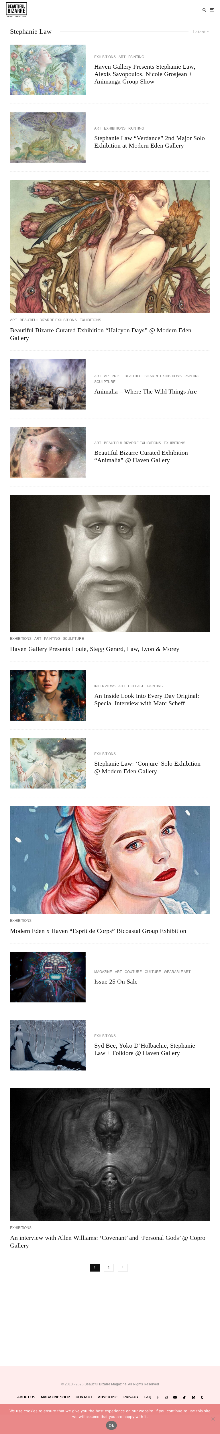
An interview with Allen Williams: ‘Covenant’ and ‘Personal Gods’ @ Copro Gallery (107, 1241)
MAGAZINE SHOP (55, 1397)
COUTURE (133, 972)
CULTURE (153, 972)
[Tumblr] (202, 1397)
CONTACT (84, 1397)
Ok (111, 1425)
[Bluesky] (193, 1397)
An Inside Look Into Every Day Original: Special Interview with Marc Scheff (146, 699)
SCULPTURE (104, 382)
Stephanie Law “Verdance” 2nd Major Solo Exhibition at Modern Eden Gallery (149, 141)
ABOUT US (26, 1397)
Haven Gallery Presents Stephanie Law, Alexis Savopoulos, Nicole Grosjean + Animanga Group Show (144, 74)
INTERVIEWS (104, 686)
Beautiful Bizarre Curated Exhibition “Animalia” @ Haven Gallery (141, 456)
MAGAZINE (103, 972)
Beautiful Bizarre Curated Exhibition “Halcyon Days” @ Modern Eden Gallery (100, 334)
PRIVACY (131, 1397)
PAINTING (136, 57)
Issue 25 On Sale (116, 981)
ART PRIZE (113, 376)
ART (122, 57)
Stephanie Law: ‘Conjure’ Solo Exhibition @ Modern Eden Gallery (147, 767)
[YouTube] (175, 1397)
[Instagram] (166, 1397)
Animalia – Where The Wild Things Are (145, 391)
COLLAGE (136, 686)
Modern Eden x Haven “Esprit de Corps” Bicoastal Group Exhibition (98, 930)
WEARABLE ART (177, 972)
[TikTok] (184, 1397)
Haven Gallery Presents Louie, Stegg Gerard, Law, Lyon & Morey (94, 648)
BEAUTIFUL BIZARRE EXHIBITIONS (48, 320)
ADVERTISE (108, 1397)
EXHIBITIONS (105, 57)
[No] (213, 1419)
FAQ (147, 1397)
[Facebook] (158, 1397)
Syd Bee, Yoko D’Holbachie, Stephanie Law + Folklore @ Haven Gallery (144, 1049)
